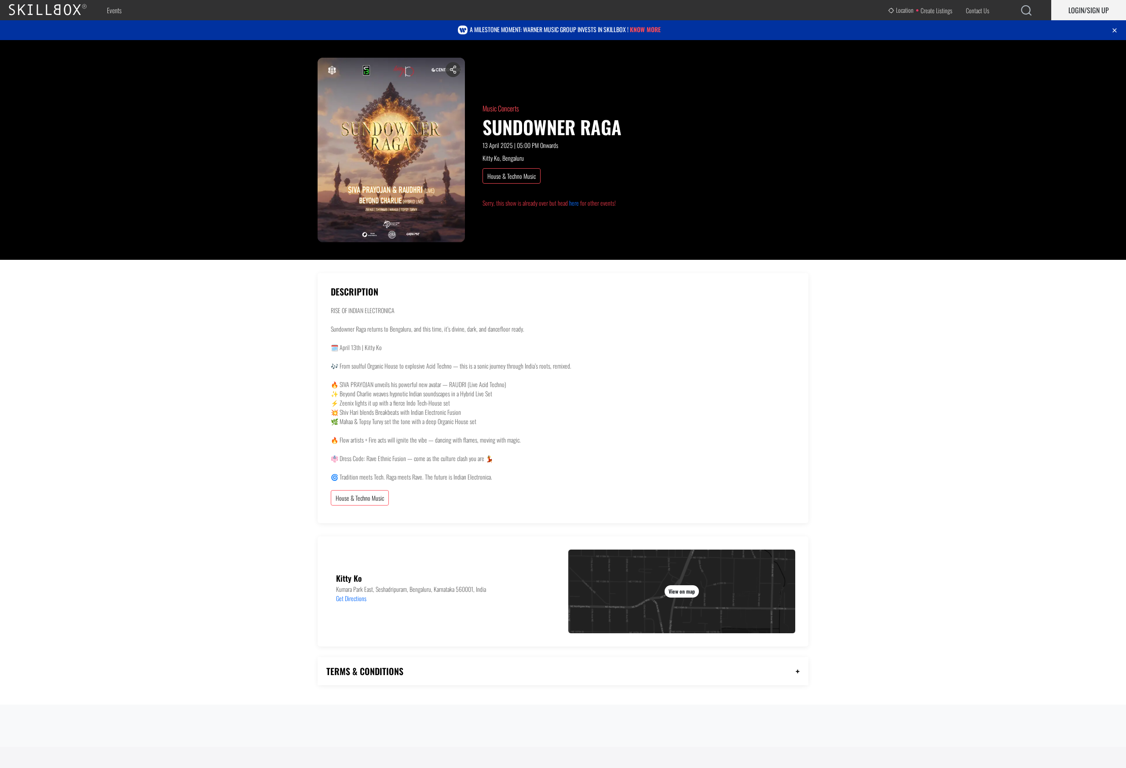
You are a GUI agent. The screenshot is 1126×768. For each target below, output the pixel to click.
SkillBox (55, 10)
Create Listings (936, 10)
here (574, 202)
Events (114, 10)
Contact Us (977, 10)
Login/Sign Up (1088, 10)
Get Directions (351, 598)
